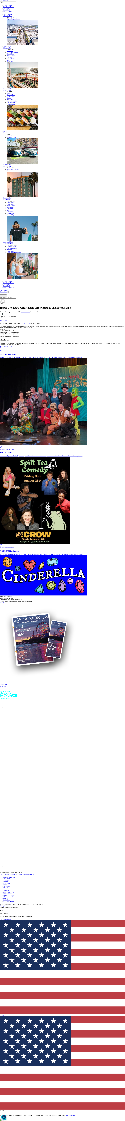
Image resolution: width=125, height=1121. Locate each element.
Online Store (6, 900)
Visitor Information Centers (26, 874)
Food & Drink (7, 88)
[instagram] (4, 858)
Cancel (4, 296)
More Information (70, 1115)
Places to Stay (7, 164)
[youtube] (4, 861)
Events (5, 131)
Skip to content (4, 0)
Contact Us (14, 874)
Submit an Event (7, 5)
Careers (5, 898)
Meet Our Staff (7, 893)
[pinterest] (4, 866)
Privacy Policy (4, 906)
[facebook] (4, 707)
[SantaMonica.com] (8, 703)
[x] (64, 855)
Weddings (6, 8)
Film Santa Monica (8, 7)
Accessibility (6, 886)
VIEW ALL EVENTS (6, 346)
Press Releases (7, 883)
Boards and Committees (9, 895)
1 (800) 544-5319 (4, 874)
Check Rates (10, 171)
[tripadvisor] (4, 870)
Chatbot (5, 888)
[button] (62, 1063)
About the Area (7, 14)
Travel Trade (6, 10)
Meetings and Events (9, 877)
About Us (6, 890)
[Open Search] (8, 292)
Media (5, 884)
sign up (2, 602)
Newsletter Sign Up (5, 919)
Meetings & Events (8, 11)
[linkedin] (4, 863)
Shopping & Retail (8, 242)
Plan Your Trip (7, 198)
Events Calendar (25, 312)
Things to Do (7, 46)
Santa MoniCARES (8, 892)
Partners (5, 881)
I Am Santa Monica (8, 897)
